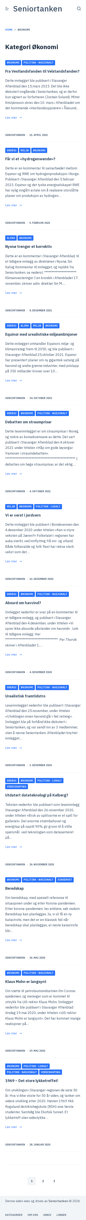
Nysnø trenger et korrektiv (28, 246)
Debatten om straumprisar (28, 422)
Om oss (33, 1215)
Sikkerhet (65, 879)
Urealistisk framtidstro (25, 696)
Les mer (13, 118)
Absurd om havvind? (23, 602)
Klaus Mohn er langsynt (25, 981)
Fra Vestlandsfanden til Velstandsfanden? (42, 71)
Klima (11, 238)
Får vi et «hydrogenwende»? (30, 159)
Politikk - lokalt (48, 506)
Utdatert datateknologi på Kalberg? (36, 795)
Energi (11, 150)
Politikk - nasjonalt (38, 62)
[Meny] (7, 8)
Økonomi (13, 62)
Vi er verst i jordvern (23, 515)
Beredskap (14, 888)
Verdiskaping (16, 786)
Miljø (25, 150)
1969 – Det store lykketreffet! (31, 1080)
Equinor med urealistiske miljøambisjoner (41, 334)
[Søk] (79, 8)
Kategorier (13, 1215)
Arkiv (47, 1215)
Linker (61, 1215)
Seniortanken (37, 8)
